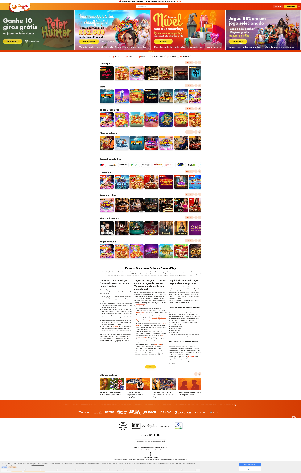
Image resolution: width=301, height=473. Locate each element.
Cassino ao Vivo (140, 304)
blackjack (163, 323)
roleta (137, 325)
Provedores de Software (181, 404)
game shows (190, 356)
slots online (115, 326)
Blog (192, 404)
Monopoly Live (144, 337)
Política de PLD (106, 404)
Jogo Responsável (87, 404)
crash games (191, 274)
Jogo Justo (204, 404)
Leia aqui (178, 1)
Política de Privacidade (134, 404)
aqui (186, 459)
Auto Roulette (158, 344)
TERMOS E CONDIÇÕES (119, 404)
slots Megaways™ (141, 312)
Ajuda (197, 404)
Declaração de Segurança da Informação (223, 404)
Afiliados (97, 404)
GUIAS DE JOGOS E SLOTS (164, 404)
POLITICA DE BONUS (149, 404)
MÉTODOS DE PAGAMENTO (71, 404)
